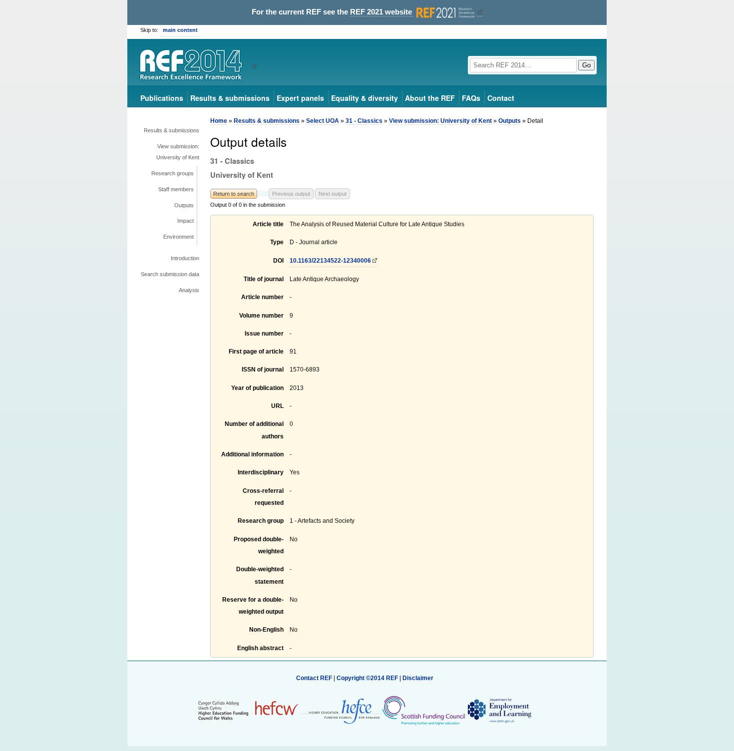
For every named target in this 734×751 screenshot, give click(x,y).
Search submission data (170, 274)
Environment (178, 237)
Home (218, 120)
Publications (161, 98)
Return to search (233, 194)
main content (180, 30)
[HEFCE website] (341, 710)
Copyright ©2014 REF (368, 678)
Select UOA (322, 120)
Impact (185, 221)
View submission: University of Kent (177, 151)
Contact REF (314, 678)
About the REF (430, 98)
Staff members (176, 189)
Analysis (189, 290)
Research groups (172, 173)
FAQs (471, 98)
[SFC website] (423, 710)
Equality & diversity (364, 98)
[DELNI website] (499, 710)
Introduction (185, 258)
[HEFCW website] (248, 710)
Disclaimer (417, 678)
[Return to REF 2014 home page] (194, 66)
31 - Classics (364, 120)
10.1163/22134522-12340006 (330, 260)
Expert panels (300, 98)
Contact (500, 98)
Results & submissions (230, 98)
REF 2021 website (382, 12)
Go (586, 65)
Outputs (184, 205)
